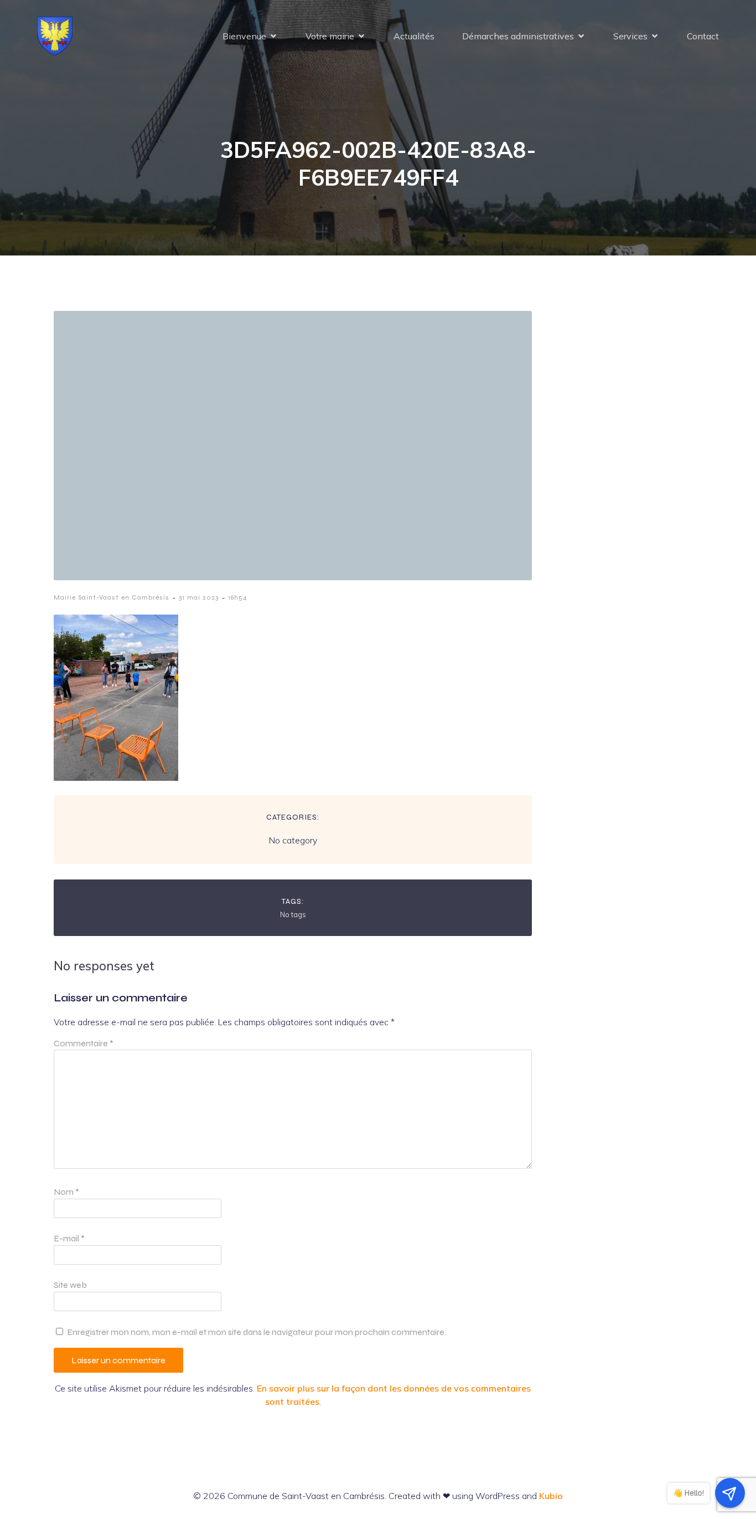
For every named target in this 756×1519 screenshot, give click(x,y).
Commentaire (83, 1043)
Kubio (551, 1495)
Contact (703, 36)
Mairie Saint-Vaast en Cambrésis (111, 597)
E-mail (69, 1238)
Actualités (413, 36)
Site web (70, 1285)
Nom (66, 1191)
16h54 (237, 597)
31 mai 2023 (199, 597)
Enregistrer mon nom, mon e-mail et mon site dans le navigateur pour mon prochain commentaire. (256, 1332)
